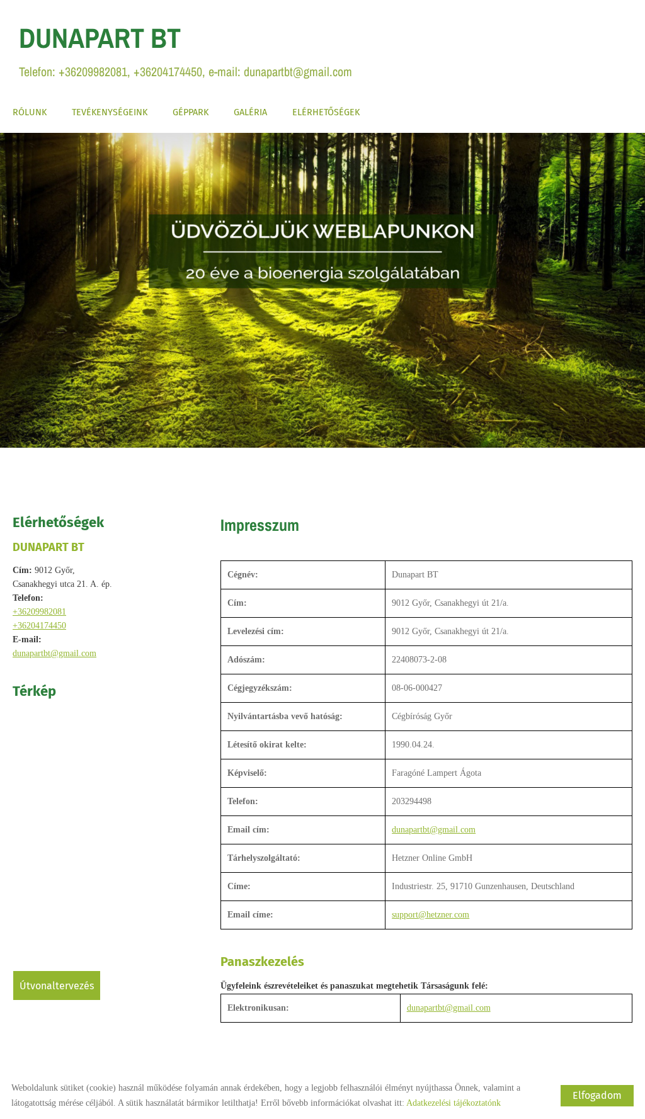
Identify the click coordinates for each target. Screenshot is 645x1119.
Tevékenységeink (109, 112)
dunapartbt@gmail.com (54, 653)
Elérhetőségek (326, 112)
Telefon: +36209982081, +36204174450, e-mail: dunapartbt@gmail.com (185, 49)
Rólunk (30, 112)
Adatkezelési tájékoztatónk (453, 1103)
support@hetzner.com (430, 914)
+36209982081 (39, 611)
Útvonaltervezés (57, 986)
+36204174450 (39, 625)
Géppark (190, 112)
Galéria (250, 112)
